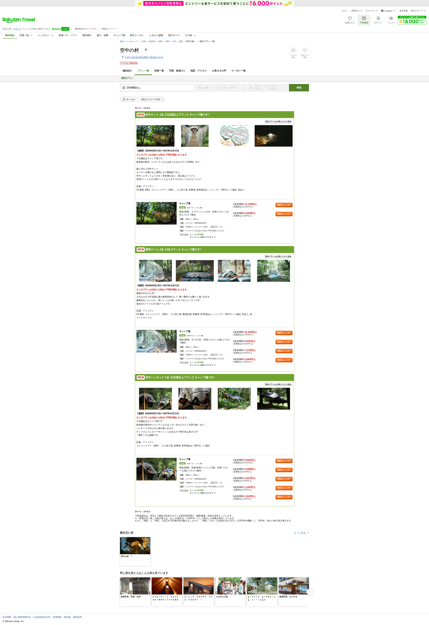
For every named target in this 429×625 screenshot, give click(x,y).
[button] (148, 539)
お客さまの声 (219, 70)
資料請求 (77, 617)
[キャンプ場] (156, 213)
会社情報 (6, 617)
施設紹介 (127, 70)
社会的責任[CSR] (42, 617)
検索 (299, 87)
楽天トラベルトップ (129, 41)
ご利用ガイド (356, 11)
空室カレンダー (284, 205)
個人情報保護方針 (22, 617)
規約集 (67, 617)
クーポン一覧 (239, 70)
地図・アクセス (198, 70)
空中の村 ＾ (134, 50)
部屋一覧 (159, 70)
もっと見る (300, 532)
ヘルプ (344, 11)
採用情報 (57, 617)
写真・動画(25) (177, 70)
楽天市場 (404, 11)
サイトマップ (371, 11)
